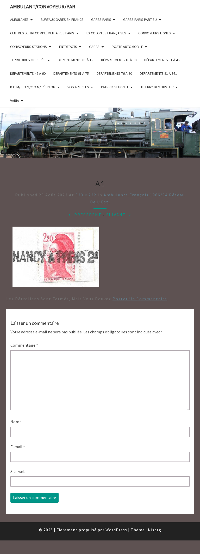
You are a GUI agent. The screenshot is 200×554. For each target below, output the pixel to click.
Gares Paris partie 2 (140, 19)
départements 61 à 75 (71, 73)
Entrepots (68, 46)
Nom (16, 421)
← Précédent (85, 214)
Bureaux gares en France (62, 19)
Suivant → (119, 214)
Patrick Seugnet (114, 87)
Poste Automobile (127, 46)
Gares (94, 46)
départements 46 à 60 (28, 73)
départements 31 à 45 (162, 60)
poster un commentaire (140, 298)
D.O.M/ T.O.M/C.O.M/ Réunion (32, 87)
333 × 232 (86, 194)
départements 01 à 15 (75, 60)
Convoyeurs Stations (28, 46)
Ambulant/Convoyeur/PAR (42, 6)
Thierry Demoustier (157, 87)
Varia (14, 100)
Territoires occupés (28, 60)
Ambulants (19, 19)
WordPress (116, 529)
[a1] (55, 258)
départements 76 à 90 (114, 73)
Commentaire (24, 345)
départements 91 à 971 (158, 73)
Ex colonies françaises (106, 33)
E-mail (17, 446)
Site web (18, 471)
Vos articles (78, 87)
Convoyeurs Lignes (154, 33)
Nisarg (154, 529)
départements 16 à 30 (118, 60)
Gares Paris (101, 19)
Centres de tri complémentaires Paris (42, 33)
